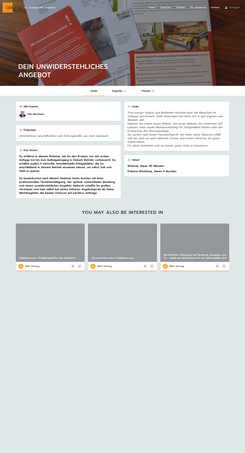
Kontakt (215, 7)
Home (152, 7)
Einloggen (234, 7)
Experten (165, 7)
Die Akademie (198, 7)
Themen (180, 7)
